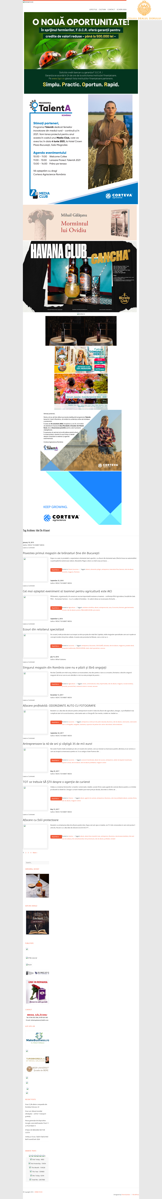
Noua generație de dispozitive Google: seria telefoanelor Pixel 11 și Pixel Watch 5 (37, 1123)
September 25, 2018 (56, 580)
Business (110, 722)
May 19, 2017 (54, 809)
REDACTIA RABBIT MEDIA (36, 545)
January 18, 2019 (28, 542)
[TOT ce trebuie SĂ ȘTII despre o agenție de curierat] (35, 810)
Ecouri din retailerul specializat (43, 629)
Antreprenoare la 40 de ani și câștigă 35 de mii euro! (57, 743)
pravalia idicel (129, 645)
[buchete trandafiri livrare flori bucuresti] (38, 1004)
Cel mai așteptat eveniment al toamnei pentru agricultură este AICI (67, 591)
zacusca (102, 648)
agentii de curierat (90, 798)
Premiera (76, 572)
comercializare (91, 684)
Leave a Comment (29, 548)
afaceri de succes (100, 760)
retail (87, 648)
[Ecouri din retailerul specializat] (35, 657)
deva (97, 684)
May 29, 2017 (54, 771)
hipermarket (103, 684)
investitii (64, 572)
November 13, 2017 (56, 695)
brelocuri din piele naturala (98, 722)
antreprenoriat (103, 607)
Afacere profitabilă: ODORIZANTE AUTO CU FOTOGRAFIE (59, 705)
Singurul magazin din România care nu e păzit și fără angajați (64, 667)
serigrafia (76, 724)
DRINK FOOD (38, 1192)
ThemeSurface (126, 1194)
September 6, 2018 (56, 619)
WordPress (135, 1194)
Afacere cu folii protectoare (40, 820)
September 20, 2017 (56, 733)
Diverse (71, 798)
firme (134, 798)
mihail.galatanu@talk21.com (39, 1020)
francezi (121, 569)
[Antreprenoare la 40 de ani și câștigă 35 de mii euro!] (35, 771)
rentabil (113, 839)
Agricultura (72, 607)
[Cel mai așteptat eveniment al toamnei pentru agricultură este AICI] (35, 619)
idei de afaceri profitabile (88, 762)
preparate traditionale (68, 648)
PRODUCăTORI (80, 648)
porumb (64, 686)
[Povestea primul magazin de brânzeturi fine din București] (35, 581)
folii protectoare (89, 839)
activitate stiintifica (88, 607)
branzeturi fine (114, 569)
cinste (84, 684)
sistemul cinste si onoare (84, 686)
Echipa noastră (124, 9)
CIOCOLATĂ (99, 645)
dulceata (106, 645)
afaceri (88, 569)
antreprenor (105, 569)
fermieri (121, 607)
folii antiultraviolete (78, 839)
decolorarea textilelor (121, 836)
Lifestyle (93, 9)
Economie (115, 607)
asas (110, 607)
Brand (70, 569)
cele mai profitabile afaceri (119, 798)
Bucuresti (92, 645)
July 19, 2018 (54, 657)
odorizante (125, 722)
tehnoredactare (117, 724)
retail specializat (95, 648)
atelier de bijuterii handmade (123, 760)
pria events (96, 610)
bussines (76, 569)
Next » (35, 853)
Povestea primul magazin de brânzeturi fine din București (61, 553)
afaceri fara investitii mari (92, 836)
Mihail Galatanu (61, 659)
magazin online (101, 762)
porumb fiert (72, 686)
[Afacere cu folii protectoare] (35, 848)
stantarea (83, 724)
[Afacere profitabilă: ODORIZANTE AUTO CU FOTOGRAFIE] (35, 733)
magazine (122, 645)
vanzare (95, 686)
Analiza (71, 836)
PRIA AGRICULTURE (87, 610)
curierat (130, 798)
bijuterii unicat (66, 762)
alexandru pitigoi (95, 569)
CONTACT (111, 9)
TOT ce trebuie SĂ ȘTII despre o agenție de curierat (56, 782)
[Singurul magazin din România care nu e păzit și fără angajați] (35, 695)
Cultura (102, 9)
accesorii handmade (87, 760)
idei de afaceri (129, 569)
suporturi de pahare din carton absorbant (99, 724)
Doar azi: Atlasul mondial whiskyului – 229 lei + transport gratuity (35, 1113)
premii (78, 610)
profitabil (107, 839)
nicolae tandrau (128, 684)
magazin (70, 572)
